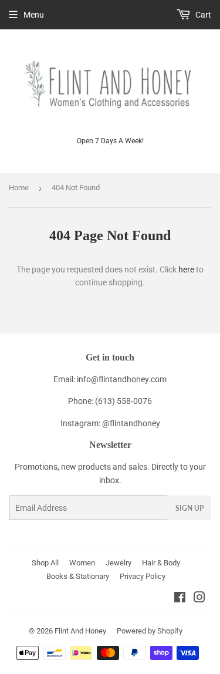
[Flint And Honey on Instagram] (199, 599)
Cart (202, 14)
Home (19, 187)
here (186, 269)
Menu (33, 14)
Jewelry (118, 562)
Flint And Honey (80, 630)
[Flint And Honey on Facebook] (180, 599)
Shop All (45, 562)
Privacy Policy (142, 576)
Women (82, 562)
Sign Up (189, 508)
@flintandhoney (131, 423)
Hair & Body (161, 562)
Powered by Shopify (149, 630)
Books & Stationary (77, 576)
